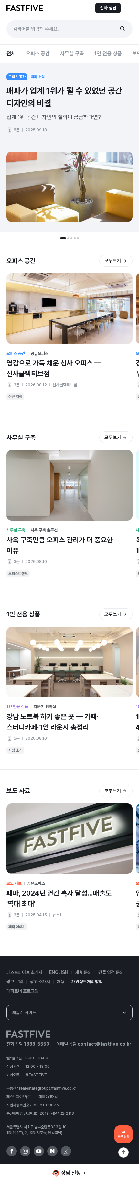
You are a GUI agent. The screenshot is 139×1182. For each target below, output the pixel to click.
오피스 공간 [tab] (38, 54)
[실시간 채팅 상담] (123, 1134)
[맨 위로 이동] (123, 1152)
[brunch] (66, 1151)
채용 (61, 981)
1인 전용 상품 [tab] (108, 54)
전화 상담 (108, 7)
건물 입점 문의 (110, 972)
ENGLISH (58, 972)
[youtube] (39, 1151)
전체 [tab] (11, 54)
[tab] (63, 238)
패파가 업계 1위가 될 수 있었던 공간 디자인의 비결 (64, 97)
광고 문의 (14, 981)
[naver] (52, 1151)
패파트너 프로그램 (22, 990)
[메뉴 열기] (129, 8)
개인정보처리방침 (86, 981)
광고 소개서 (40, 981)
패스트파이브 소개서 (24, 972)
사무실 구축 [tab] (72, 54)
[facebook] (11, 1151)
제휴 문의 (83, 972)
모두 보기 (112, 260)
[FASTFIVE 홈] (24, 8)
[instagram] (25, 1151)
